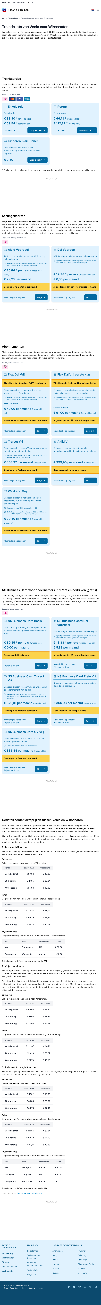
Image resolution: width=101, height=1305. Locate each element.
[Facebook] (74, 1287)
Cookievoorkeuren (35, 1288)
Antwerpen (57, 1251)
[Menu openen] (98, 10)
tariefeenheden (22, 961)
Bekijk (39, 297)
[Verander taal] (92, 10)
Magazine (31, 1274)
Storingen (6, 1262)
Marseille (82, 1268)
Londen (55, 1264)
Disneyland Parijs (86, 1264)
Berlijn (55, 1255)
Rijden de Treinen (23, 1285)
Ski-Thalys (82, 1273)
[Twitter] (68, 1287)
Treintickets (13, 18)
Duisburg (82, 1255)
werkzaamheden (18, 2)
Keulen (55, 1273)
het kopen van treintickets (29, 1193)
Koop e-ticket (35, 130)
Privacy (23, 1288)
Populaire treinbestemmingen (67, 1245)
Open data (14, 1288)
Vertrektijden (8, 1257)
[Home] (3, 18)
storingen (6, 2)
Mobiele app (8, 1253)
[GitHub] (96, 1287)
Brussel (55, 1268)
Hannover (82, 1259)
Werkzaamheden (9, 1266)
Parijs (55, 1259)
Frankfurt (82, 1251)
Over (6, 1288)
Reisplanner (32, 1251)
